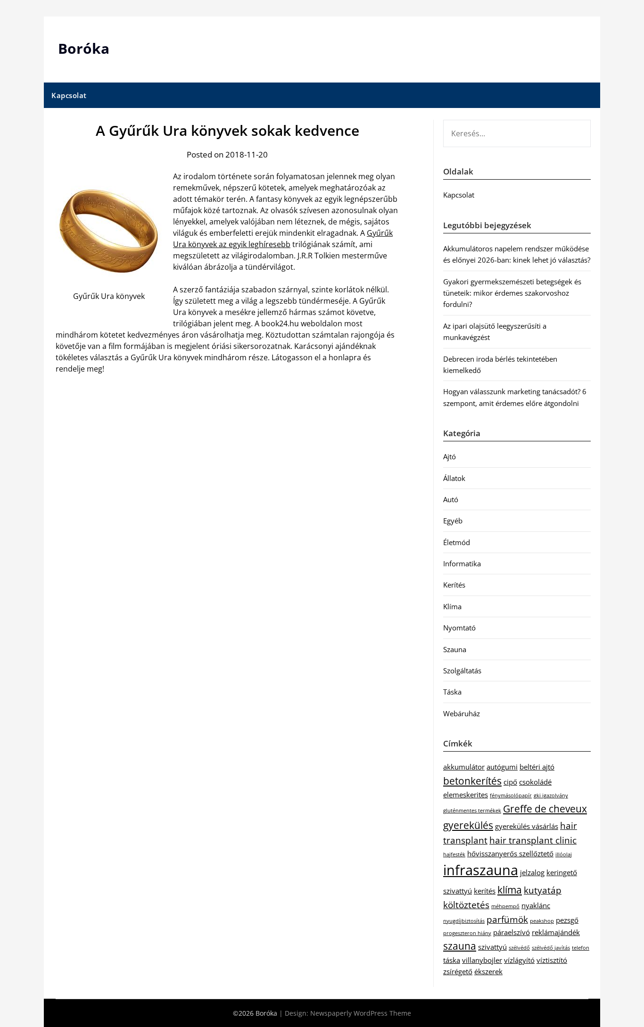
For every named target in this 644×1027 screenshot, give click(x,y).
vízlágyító (519, 960)
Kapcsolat (69, 95)
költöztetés (466, 905)
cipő (510, 782)
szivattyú (492, 947)
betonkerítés (472, 780)
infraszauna (480, 870)
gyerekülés (468, 825)
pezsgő (567, 920)
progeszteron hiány (467, 933)
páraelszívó (511, 932)
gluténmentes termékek (472, 810)
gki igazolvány (551, 795)
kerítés (484, 890)
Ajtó (449, 456)
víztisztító (552, 960)
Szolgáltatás (462, 670)
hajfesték (454, 854)
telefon (580, 947)
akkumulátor (464, 766)
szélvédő (519, 947)
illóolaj (563, 854)
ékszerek (488, 971)
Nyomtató (459, 627)
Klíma (452, 606)
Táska (452, 691)
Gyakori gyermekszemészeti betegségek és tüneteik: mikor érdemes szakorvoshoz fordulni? (512, 293)
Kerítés (454, 584)
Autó (450, 499)
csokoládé (535, 782)
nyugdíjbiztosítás (464, 921)
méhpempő (505, 906)
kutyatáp (542, 890)
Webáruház (461, 713)
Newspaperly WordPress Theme (360, 1013)
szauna (459, 945)
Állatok (454, 478)
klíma (509, 889)
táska (451, 960)
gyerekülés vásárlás (526, 826)
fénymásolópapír (511, 795)
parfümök (507, 919)
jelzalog (532, 872)
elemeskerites (465, 794)
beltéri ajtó (537, 766)
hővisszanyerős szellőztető (510, 853)
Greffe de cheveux (545, 808)
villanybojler (482, 960)
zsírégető (457, 971)
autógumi (502, 766)
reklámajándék (556, 932)
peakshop (542, 921)
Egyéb (452, 520)
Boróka (83, 48)
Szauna (454, 649)
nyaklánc (535, 905)
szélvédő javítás (551, 947)
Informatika (462, 563)
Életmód (456, 542)
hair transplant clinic (533, 840)
